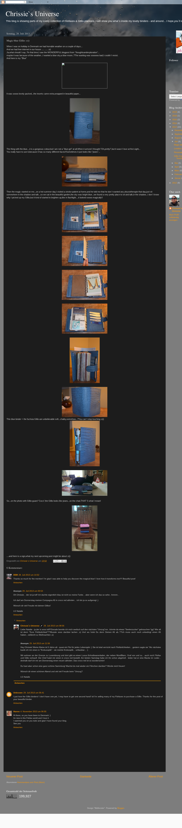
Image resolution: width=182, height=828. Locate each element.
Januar (178, 178)
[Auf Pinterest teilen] (65, 561)
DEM (15, 575)
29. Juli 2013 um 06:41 (33, 693)
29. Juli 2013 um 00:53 (32, 591)
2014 (174, 123)
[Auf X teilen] (59, 561)
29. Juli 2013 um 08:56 (54, 626)
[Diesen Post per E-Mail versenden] (54, 561)
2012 (174, 183)
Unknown (18, 693)
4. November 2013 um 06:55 (33, 711)
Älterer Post (156, 776)
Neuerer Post (14, 776)
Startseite (85, 776)
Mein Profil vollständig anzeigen (174, 217)
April (177, 167)
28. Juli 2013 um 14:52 (29, 575)
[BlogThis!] (57, 561)
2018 (174, 116)
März (177, 171)
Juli (176, 141)
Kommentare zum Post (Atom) (31, 782)
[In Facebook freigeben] (62, 561)
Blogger (120, 808)
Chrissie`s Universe (32, 13)
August (178, 138)
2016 (174, 120)
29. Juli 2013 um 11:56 (39, 643)
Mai (176, 163)
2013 (174, 127)
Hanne (16, 711)
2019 (174, 112)
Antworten (17, 583)
